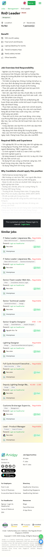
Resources (27, 500)
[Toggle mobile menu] (40, 3)
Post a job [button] (5, 487)
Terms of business (7, 490)
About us (4, 459)
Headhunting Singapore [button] (31, 490)
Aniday (23, 536)
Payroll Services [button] (28, 507)
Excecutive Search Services (11, 493)
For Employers (6, 483)
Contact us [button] (5, 462)
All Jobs (25, 458)
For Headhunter (7, 500)
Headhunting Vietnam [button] (30, 493)
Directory (26, 483)
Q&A (2, 512)
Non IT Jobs (27, 464)
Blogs (25, 504)
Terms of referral (7, 509)
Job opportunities (29, 455)
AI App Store (27, 510)
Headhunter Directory (30, 487)
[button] (17, 243)
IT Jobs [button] (25, 461)
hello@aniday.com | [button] (14, 531)
